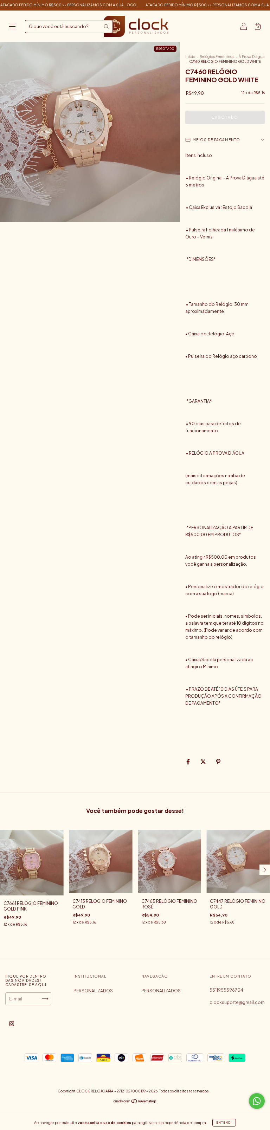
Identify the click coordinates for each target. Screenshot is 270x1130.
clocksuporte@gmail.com (237, 1002)
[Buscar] (106, 26)
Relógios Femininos (217, 56)
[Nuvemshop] (135, 1101)
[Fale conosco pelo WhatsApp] (257, 1101)
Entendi (224, 1122)
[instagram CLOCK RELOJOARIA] (11, 1023)
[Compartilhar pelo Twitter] (203, 761)
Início (190, 56)
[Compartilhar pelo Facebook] (188, 761)
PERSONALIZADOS (93, 990)
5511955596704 (226, 990)
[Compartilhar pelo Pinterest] (218, 761)
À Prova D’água (252, 56)
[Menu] (12, 27)
